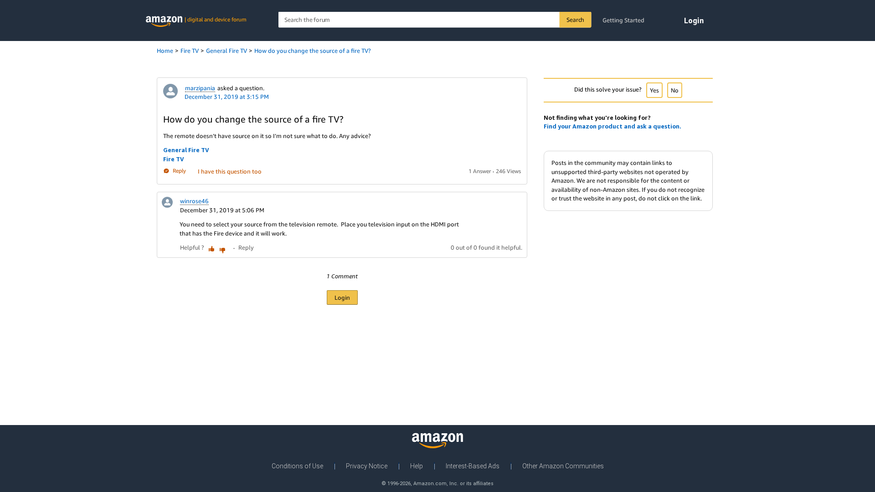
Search (575, 19)
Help (416, 466)
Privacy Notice (366, 466)
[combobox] (435, 20)
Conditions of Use (297, 466)
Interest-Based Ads (472, 466)
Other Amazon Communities (563, 466)
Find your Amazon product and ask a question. (612, 126)
